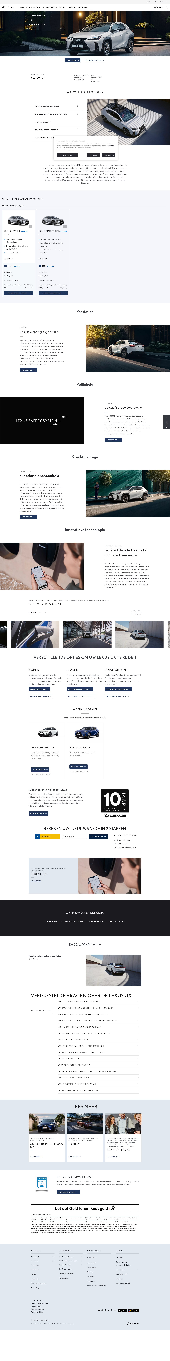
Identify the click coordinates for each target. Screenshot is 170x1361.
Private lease (35, 1265)
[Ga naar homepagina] (3, 7)
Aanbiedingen (35, 1288)
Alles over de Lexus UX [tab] (41, 1010)
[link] (94, 60)
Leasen (33, 1274)
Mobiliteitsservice (65, 1265)
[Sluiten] (115, 138)
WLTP (53, 1323)
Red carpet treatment (66, 1274)
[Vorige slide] (134, 612)
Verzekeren (35, 1279)
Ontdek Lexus (82, 7)
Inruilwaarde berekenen (39, 1283)
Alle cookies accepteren (108, 155)
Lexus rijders (71, 7)
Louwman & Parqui (122, 1274)
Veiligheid (90, 1276)
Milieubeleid (47, 1323)
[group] (35, 634)
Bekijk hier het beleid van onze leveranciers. (66, 150)
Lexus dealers (120, 1270)
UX (31, 959)
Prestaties (90, 1272)
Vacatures (119, 1279)
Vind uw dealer (153, 2)
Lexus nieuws (91, 1257)
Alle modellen (35, 1257)
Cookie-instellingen (67, 155)
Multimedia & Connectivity (68, 1261)
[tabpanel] (98, 1046)
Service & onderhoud (66, 1257)
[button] (35, 634)
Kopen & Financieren (33, 7)
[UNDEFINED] (32, 284)
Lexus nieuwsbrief (123, 1283)
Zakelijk (62, 7)
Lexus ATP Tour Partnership (96, 1286)
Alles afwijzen (93, 155)
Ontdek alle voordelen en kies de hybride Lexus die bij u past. (83, 1139)
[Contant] (44, 77)
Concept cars (92, 1281)
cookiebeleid (111, 145)
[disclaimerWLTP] (82, 77)
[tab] (32, 612)
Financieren (35, 1270)
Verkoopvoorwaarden (36, 1323)
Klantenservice (164, 2)
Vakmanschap (92, 1267)
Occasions (20, 7)
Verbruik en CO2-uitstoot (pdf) (64, 1324)
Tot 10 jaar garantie (65, 1269)
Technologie (91, 1263)
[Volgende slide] (139, 612)
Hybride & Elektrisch (50, 7)
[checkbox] (5, 266)
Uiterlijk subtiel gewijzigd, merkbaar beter (42, 1139)
